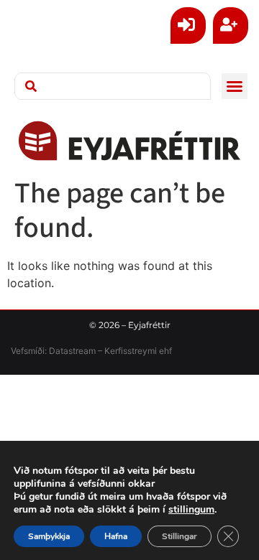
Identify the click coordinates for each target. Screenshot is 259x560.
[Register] (230, 25)
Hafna (115, 536)
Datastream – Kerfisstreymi (102, 350)
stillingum (191, 509)
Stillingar (179, 536)
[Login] (188, 25)
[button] (234, 86)
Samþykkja (49, 536)
